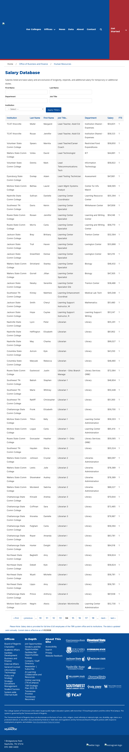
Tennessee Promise (30, 692)
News (62, 29)
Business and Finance (10, 659)
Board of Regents (12, 643)
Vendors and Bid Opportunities (32, 648)
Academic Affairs (12, 649)
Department (10, 96)
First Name (9, 88)
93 (60, 618)
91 (47, 618)
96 (80, 618)
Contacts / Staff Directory (32, 662)
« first (16, 618)
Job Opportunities (33, 643)
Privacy (48, 652)
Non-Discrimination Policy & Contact (46, 722)
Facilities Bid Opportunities (31, 653)
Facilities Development (10, 654)
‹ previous (28, 618)
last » (113, 618)
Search (48, 649)
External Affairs (11, 664)
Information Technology (10, 671)
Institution (9, 105)
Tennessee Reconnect (30, 698)
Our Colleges (33, 29)
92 (54, 618)
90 (40, 618)
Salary (110, 117)
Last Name (54, 88)
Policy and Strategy (9, 676)
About (80, 29)
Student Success (12, 689)
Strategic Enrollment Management (10, 684)
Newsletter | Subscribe (31, 667)
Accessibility (51, 646)
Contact (91, 29)
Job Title (53, 96)
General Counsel (12, 667)
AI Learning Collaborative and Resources (33, 674)
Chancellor (9, 646)
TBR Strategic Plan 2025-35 (31, 687)
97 (86, 618)
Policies (28, 658)
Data (71, 29)
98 (93, 618)
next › (103, 618)
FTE (120, 117)
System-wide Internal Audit (10, 693)
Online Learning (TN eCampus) (32, 681)
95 (73, 618)
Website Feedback (53, 655)
